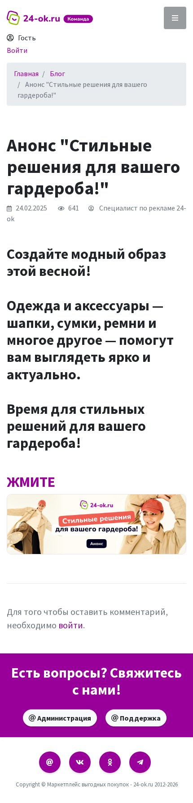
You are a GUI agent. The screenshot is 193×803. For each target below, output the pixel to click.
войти (70, 625)
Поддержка (139, 717)
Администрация (63, 717)
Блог (57, 73)
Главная (26, 73)
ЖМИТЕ (31, 482)
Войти (17, 50)
